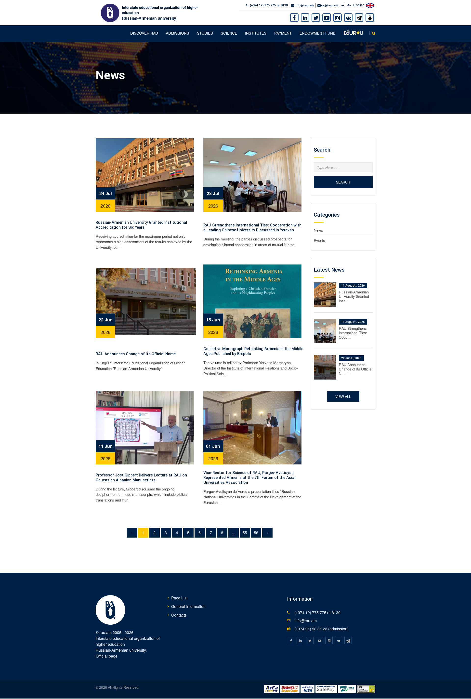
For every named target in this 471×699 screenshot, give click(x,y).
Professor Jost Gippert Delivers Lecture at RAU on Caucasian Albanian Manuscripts (141, 477)
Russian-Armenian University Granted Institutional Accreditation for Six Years (141, 225)
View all (343, 396)
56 (256, 532)
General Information (188, 606)
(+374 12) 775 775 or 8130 (268, 5)
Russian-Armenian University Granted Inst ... (354, 296)
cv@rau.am (329, 5)
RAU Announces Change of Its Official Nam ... (355, 369)
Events (319, 240)
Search (343, 182)
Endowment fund (318, 33)
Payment (283, 33)
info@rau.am (304, 5)
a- (342, 5)
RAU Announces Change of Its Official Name (136, 354)
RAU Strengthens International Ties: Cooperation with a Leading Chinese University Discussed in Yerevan (252, 227)
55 (245, 532)
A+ (349, 5)
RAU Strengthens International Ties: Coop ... (353, 333)
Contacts (179, 615)
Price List (179, 598)
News (318, 230)
